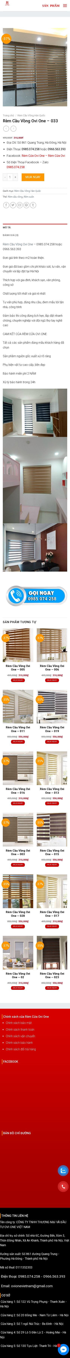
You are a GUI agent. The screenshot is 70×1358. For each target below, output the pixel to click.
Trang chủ (8, 115)
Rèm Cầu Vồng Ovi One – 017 (52, 914)
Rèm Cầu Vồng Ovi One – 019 (52, 729)
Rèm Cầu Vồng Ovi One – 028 (18, 914)
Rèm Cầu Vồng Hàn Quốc (31, 115)
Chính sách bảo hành (19, 1042)
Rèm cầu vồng (15, 196)
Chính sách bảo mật (19, 1023)
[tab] (35, 227)
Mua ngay (33, 177)
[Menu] (64, 5)
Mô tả (7, 227)
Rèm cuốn (29, 196)
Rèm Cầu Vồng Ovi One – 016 (18, 790)
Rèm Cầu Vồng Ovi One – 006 (52, 667)
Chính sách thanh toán (20, 1029)
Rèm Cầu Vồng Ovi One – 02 (18, 975)
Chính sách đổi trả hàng (21, 1049)
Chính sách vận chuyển (20, 1036)
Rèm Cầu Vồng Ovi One (18, 244)
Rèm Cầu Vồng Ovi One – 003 (18, 852)
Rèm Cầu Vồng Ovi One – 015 (52, 852)
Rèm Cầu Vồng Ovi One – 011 (18, 729)
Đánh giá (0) (10, 235)
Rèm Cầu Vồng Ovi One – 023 (52, 975)
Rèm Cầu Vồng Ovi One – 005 (18, 667)
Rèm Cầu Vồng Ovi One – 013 (52, 790)
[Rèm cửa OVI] (15, 5)
